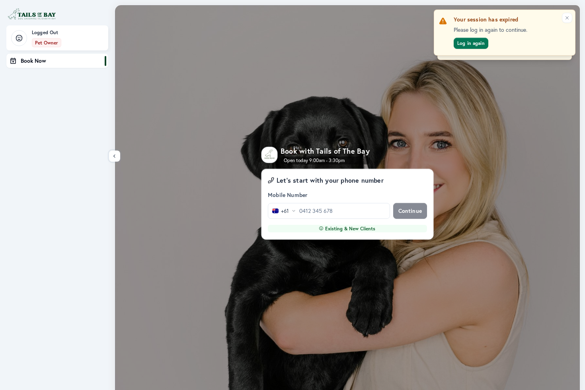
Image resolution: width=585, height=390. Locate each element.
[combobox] (282, 211)
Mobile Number (287, 195)
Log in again (471, 43)
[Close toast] (567, 18)
